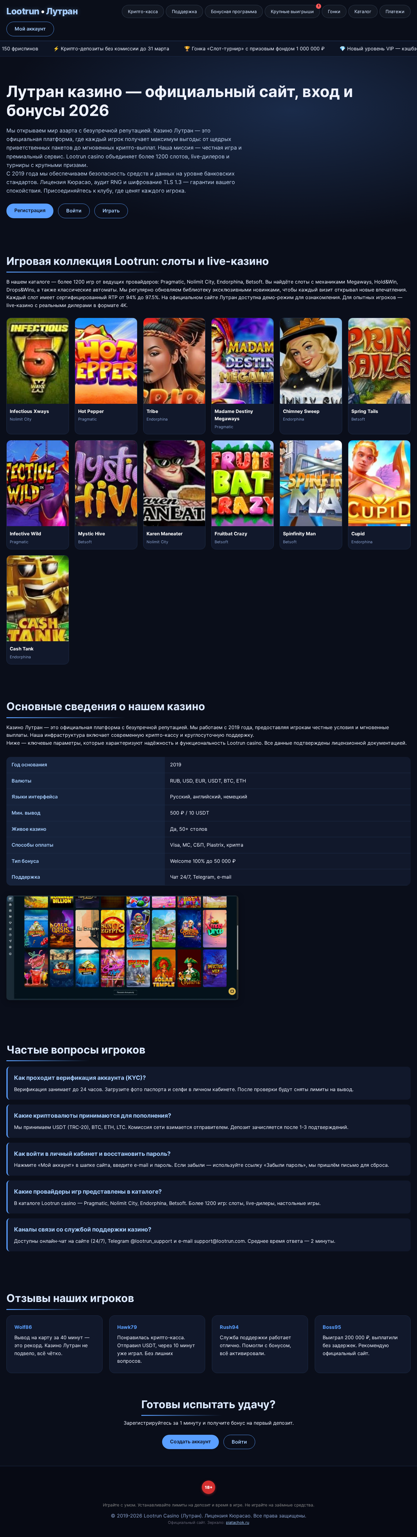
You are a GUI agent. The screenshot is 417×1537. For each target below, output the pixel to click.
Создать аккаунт (190, 1441)
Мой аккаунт (30, 29)
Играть (111, 211)
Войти (74, 211)
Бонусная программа (234, 11)
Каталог (363, 11)
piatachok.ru (237, 1522)
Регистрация (29, 210)
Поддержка (184, 11)
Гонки (334, 11)
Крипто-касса (143, 11)
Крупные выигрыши (292, 11)
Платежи (395, 11)
